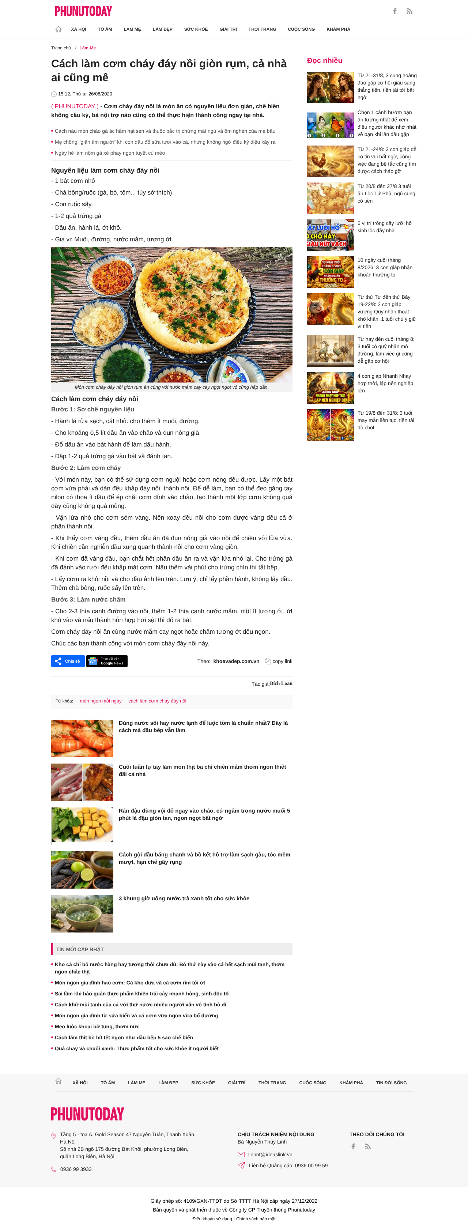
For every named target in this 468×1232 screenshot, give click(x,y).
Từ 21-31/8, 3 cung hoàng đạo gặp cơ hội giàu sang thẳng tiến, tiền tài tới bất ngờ (387, 86)
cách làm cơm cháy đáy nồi (157, 701)
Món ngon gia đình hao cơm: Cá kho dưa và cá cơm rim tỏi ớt (130, 983)
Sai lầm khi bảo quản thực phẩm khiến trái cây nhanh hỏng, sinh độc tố (142, 993)
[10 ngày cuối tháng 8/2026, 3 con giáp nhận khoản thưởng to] (330, 272)
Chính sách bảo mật (255, 1218)
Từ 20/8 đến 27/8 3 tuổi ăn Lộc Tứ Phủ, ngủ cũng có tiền (386, 193)
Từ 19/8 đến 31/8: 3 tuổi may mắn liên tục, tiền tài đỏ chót (386, 420)
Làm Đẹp (163, 29)
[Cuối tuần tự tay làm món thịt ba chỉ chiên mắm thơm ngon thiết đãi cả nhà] (82, 782)
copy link (282, 661)
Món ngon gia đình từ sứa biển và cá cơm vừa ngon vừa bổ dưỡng (136, 1015)
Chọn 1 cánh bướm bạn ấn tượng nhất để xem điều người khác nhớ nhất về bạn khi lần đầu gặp (387, 123)
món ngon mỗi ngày (100, 701)
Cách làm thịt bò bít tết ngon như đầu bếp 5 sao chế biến (124, 1037)
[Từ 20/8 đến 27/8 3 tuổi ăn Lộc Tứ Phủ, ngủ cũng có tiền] (330, 198)
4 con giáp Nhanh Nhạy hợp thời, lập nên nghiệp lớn (385, 383)
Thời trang (262, 29)
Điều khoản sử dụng (212, 1218)
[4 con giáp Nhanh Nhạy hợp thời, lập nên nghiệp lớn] (330, 388)
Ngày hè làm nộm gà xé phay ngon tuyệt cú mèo (110, 153)
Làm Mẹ (132, 29)
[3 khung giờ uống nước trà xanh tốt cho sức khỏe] (82, 914)
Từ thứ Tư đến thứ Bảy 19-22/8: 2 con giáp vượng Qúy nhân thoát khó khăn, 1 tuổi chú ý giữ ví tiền (387, 311)
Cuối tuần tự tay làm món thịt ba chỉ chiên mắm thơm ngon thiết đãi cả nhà (202, 770)
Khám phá (338, 29)
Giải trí (228, 29)
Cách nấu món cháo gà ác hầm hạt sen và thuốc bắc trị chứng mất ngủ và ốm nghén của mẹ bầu (165, 131)
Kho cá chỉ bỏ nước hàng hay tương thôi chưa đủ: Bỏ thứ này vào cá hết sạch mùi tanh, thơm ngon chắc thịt (169, 968)
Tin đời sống (391, 1082)
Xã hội (78, 29)
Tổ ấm (105, 29)
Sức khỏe (196, 29)
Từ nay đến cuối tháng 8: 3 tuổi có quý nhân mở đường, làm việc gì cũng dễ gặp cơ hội (386, 350)
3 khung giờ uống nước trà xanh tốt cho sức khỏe (184, 899)
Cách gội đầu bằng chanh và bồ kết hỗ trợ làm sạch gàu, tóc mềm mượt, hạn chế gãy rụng (204, 858)
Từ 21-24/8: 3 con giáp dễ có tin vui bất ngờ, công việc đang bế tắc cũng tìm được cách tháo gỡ (387, 160)
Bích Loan (281, 683)
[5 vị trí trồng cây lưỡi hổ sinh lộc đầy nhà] (330, 235)
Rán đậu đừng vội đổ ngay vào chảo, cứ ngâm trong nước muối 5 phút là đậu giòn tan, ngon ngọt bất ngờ (204, 814)
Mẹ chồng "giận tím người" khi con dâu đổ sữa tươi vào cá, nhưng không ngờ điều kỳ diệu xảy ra (165, 142)
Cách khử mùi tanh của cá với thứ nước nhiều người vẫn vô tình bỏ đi (140, 1004)
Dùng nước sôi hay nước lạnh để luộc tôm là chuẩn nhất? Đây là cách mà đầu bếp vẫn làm (203, 727)
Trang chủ (61, 47)
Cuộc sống (301, 29)
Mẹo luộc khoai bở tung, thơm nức (97, 1026)
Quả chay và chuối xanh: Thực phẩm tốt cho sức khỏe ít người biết (137, 1048)
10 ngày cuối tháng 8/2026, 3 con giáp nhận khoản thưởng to (385, 267)
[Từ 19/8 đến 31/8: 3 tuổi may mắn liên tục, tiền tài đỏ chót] (330, 425)
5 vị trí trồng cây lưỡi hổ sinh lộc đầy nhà (385, 226)
